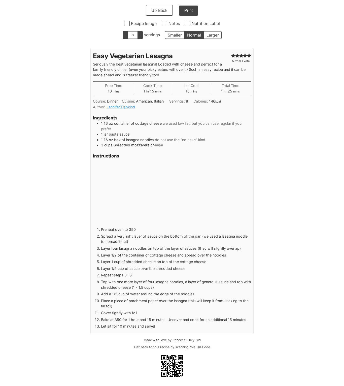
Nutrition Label (206, 23)
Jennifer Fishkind (121, 107)
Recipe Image (144, 23)
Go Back (159, 10)
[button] (233, 55)
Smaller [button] (175, 35)
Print (188, 10)
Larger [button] (213, 35)
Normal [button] (194, 35)
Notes (174, 23)
